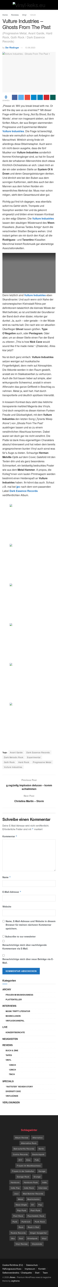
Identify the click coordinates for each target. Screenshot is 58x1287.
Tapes (9, 1055)
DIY (20, 1160)
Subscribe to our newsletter (20, 936)
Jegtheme (15, 1280)
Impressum (30, 1268)
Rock (21, 1227)
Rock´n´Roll (33, 1227)
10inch (12, 1064)
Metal (20, 1199)
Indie (44, 1182)
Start (37, 1272)
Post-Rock (18, 1216)
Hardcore (15, 1182)
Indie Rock (29, 1188)
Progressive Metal (42, 762)
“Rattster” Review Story (19, 1086)
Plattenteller (14, 999)
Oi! (32, 1204)
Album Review (21, 1137)
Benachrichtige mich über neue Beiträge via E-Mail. (27, 960)
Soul (21, 1238)
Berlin (41, 1148)
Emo (28, 1160)
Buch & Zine (12, 1050)
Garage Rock (23, 1176)
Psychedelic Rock (36, 1216)
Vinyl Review (22, 1244)
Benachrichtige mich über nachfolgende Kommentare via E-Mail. (24, 946)
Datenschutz (32, 1264)
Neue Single (21, 1204)
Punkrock (26, 1221)
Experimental (34, 757)
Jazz (16, 1193)
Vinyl (24, 14)
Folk (37, 1160)
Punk (15, 1221)
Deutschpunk (38, 1154)
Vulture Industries (13, 767)
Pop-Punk (21, 1210)
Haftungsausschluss (11, 1268)
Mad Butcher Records (33, 1193)
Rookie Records (18, 1232)
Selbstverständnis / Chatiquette (17, 1272)
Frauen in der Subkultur (23, 1171)
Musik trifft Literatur (18, 1011)
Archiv (6, 989)
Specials (8, 1081)
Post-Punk (35, 1210)
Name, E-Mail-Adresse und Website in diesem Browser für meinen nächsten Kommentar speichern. (30, 924)
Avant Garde (16, 752)
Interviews (9, 1005)
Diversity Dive (13, 1091)
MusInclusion (13, 1015)
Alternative (38, 1137)
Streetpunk (32, 1238)
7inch (12, 1074)
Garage (42, 1171)
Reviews (15, 14)
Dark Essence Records (38, 752)
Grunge (37, 1176)
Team (45, 1272)
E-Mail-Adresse (11, 891)
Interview (42, 1188)
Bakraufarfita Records (24, 1148)
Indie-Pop (15, 1188)
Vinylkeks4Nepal (15, 1020)
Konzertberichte (15, 1032)
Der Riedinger (12, 47)
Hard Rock (23, 762)
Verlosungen (11, 1102)
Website (6, 906)
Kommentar (9, 836)
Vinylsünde (12, 1095)
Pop (40, 1204)
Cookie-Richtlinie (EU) (12, 1264)
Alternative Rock (29, 1143)
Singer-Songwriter (38, 1232)
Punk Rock (40, 1221)
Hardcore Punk (31, 1182)
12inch (33, 14)
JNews (12, 1277)
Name (6, 877)
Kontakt (42, 1268)
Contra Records (20, 1154)
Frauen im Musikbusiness (19, 994)
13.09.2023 (30, 47)
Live (4, 1027)
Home (5, 14)
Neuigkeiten (10, 1038)
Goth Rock (9, 762)
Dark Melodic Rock (13, 757)
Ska (13, 1238)
